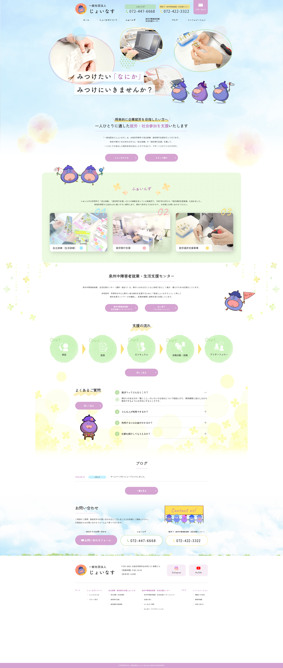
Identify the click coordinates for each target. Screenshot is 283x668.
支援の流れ (147, 600)
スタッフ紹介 (161, 157)
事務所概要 (198, 600)
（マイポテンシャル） (161, 308)
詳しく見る (141, 372)
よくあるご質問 (149, 604)
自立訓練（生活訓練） (118, 595)
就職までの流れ (200, 595)
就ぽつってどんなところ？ (135, 392)
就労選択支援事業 (116, 604)
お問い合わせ (199, 604)
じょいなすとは (122, 157)
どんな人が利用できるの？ (135, 411)
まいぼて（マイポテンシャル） (154, 609)
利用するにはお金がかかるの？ (137, 422)
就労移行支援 (115, 600)
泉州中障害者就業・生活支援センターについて (121, 308)
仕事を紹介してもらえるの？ (136, 433)
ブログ (175, 19)
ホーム (86, 19)
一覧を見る (141, 490)
